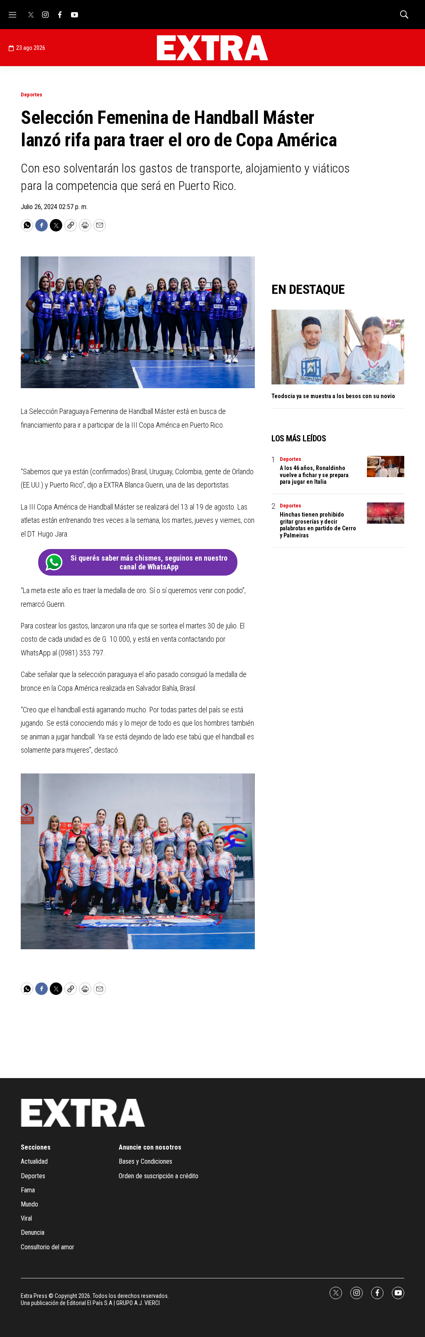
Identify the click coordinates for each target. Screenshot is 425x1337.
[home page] (212, 47)
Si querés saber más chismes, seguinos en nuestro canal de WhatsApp (149, 562)
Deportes (31, 94)
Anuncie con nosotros (150, 1147)
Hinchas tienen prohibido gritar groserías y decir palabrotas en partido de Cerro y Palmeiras (318, 525)
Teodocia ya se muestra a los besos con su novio (333, 396)
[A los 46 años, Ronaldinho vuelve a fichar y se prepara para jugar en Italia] (385, 466)
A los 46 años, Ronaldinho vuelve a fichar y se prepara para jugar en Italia (314, 475)
